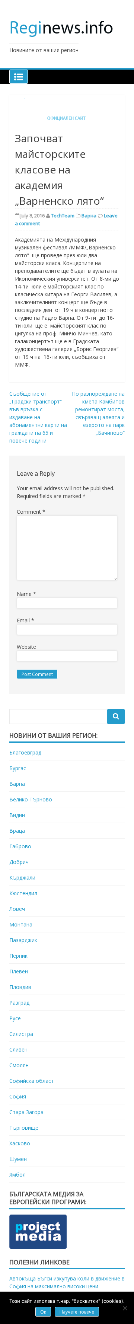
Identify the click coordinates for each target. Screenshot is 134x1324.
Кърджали (22, 877)
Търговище (23, 1127)
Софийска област (31, 1080)
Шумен (18, 1158)
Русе (15, 1018)
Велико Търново (30, 799)
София (17, 1096)
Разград (19, 1002)
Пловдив (20, 986)
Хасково (19, 1143)
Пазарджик (23, 940)
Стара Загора (26, 1112)
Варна (89, 215)
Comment (31, 511)
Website (26, 646)
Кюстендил (23, 893)
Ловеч (17, 908)
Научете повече (77, 1312)
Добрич (19, 861)
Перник (18, 955)
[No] (124, 1308)
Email (25, 620)
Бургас (17, 768)
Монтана (20, 924)
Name (26, 593)
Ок (43, 1312)
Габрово (20, 846)
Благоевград (25, 752)
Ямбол (17, 1174)
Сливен (18, 1049)
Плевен (18, 971)
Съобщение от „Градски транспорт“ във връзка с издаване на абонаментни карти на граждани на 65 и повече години (38, 417)
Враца (17, 830)
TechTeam (62, 215)
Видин (17, 815)
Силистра (21, 1033)
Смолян (19, 1065)
